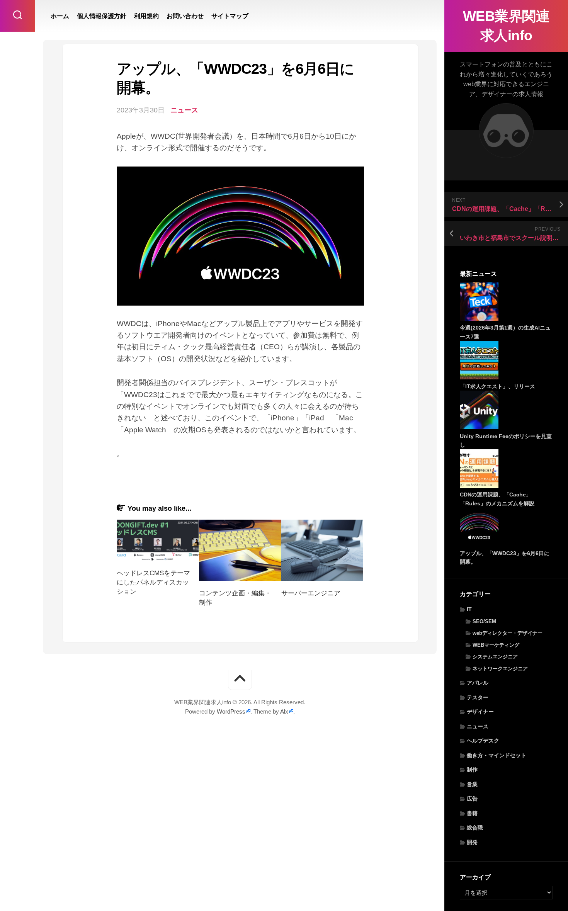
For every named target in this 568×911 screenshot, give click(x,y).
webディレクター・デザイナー (507, 633)
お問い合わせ (185, 16)
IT (469, 609)
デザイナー (480, 712)
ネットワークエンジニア (500, 668)
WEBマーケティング (496, 645)
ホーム (60, 16)
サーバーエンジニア (310, 593)
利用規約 (146, 16)
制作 (472, 770)
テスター (477, 697)
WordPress (231, 711)
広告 (472, 798)
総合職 (475, 827)
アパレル (477, 683)
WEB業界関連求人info (506, 25)
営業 (472, 784)
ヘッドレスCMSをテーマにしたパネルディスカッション (153, 582)
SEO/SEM (484, 621)
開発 (472, 842)
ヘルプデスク (483, 741)
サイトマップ (229, 16)
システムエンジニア (495, 656)
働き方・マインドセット (496, 755)
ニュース (477, 726)
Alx (284, 711)
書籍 (472, 813)
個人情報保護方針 (101, 16)
